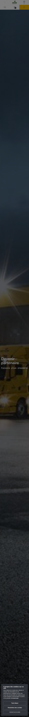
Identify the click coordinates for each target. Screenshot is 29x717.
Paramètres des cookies (15, 707)
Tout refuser (14, 703)
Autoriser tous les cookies (15, 712)
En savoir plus (14, 698)
